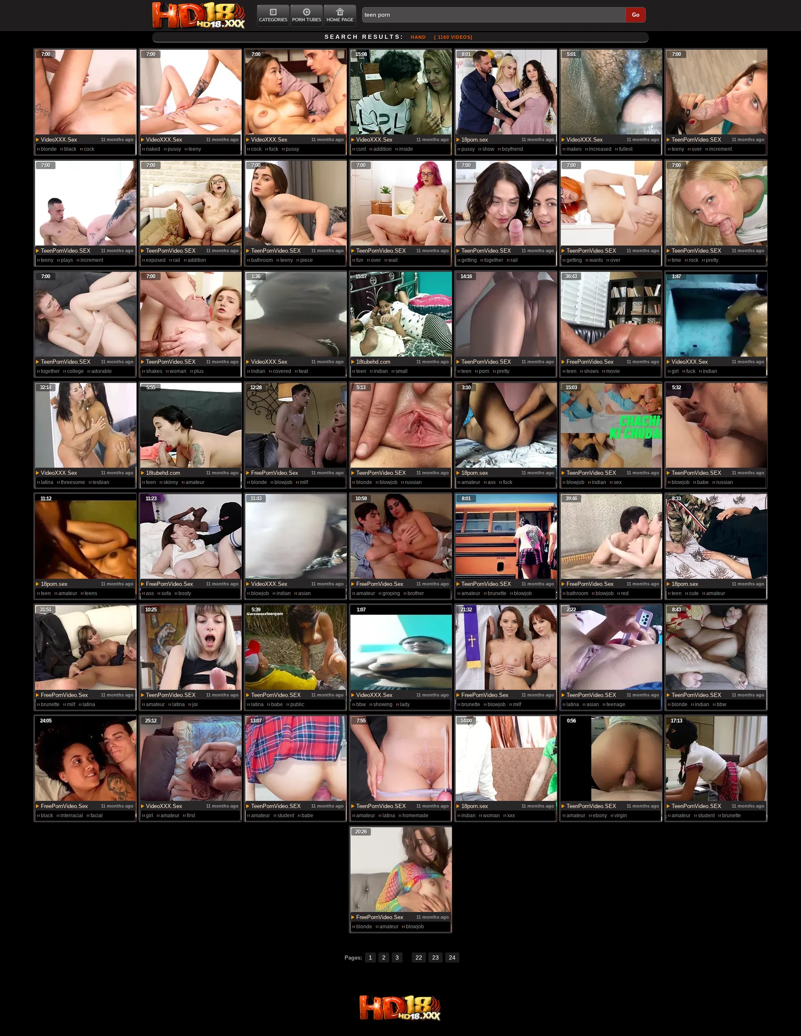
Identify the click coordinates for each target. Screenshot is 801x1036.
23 (435, 957)
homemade (415, 815)
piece (306, 260)
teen (361, 371)
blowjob (283, 482)
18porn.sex (474, 140)
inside (406, 149)
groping (391, 593)
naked (153, 149)
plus (199, 371)
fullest (625, 149)
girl (675, 371)
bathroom (262, 260)
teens (91, 593)
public (297, 704)
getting (469, 260)
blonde (49, 149)
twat (303, 371)
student (285, 815)
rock (693, 260)
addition (382, 149)
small (401, 371)
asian (304, 593)
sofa (166, 593)
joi (195, 704)
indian (258, 371)
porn (484, 371)
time (676, 260)
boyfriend (512, 149)
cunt (361, 149)
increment (720, 149)
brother (416, 593)
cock (89, 149)
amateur (195, 482)
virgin (621, 815)
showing (383, 704)
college (75, 371)
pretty (712, 260)
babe (703, 482)
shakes (154, 371)
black (70, 149)
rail (176, 260)
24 (452, 957)
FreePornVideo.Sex (590, 362)
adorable (101, 371)
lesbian (101, 482)
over (697, 149)
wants (596, 260)
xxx (511, 815)
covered (282, 371)
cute (694, 593)
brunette (497, 593)
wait (393, 260)
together (493, 260)
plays (67, 260)
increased (600, 149)
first (191, 815)
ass (492, 482)
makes (574, 149)
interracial (71, 815)
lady (405, 704)
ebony (600, 815)
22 (419, 957)
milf (304, 482)
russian (413, 482)
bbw (361, 704)
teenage (616, 704)
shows (591, 371)
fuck (273, 149)
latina (47, 482)
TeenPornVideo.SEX (696, 140)
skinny (171, 482)
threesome (73, 482)
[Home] (340, 16)
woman (178, 371)
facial (97, 815)
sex (618, 482)
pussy (174, 149)
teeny (195, 149)
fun (359, 260)
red (625, 593)
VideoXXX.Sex (59, 140)
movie (613, 371)
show (488, 149)
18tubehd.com (373, 362)
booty (185, 593)
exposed (156, 260)
